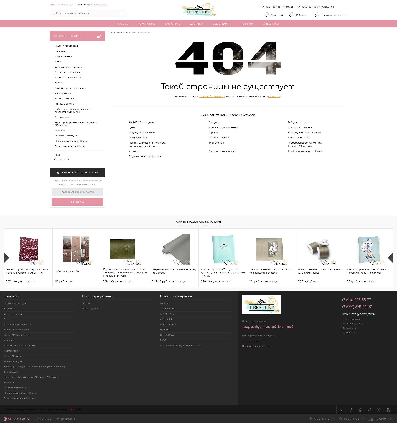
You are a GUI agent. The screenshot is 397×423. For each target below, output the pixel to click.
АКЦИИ (57, 155)
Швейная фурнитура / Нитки (305, 151)
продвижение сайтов (55, 410)
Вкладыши (214, 122)
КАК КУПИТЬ (172, 24)
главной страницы (212, 96)
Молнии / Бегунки (298, 138)
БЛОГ (163, 340)
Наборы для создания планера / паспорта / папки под (147, 144)
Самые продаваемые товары (198, 221)
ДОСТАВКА (196, 24)
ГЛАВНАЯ (123, 24)
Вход (52, 5)
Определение (99, 5)
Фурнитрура (216, 143)
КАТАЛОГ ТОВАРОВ (68, 36)
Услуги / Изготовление (142, 132)
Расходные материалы (221, 151)
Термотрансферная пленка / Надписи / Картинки (305, 144)
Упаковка (134, 151)
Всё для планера (297, 122)
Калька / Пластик (218, 138)
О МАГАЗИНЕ (147, 24)
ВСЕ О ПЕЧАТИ (222, 24)
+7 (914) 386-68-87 (43, 419)
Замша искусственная (301, 127)
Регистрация (65, 5)
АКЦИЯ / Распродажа (141, 122)
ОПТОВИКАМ (271, 24)
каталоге (274, 96)
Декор (132, 127)
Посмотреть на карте (255, 346)
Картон (213, 132)
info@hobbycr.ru (363, 314)
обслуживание (32, 410)
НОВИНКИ (247, 24)
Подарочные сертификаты (145, 156)
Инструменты (138, 138)
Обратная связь (18, 419)
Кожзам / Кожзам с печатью (304, 132)
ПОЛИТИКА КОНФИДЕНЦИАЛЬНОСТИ (181, 346)
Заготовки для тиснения (223, 127)
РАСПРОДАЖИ (61, 159)
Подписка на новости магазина (76, 172)
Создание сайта (13, 410)
